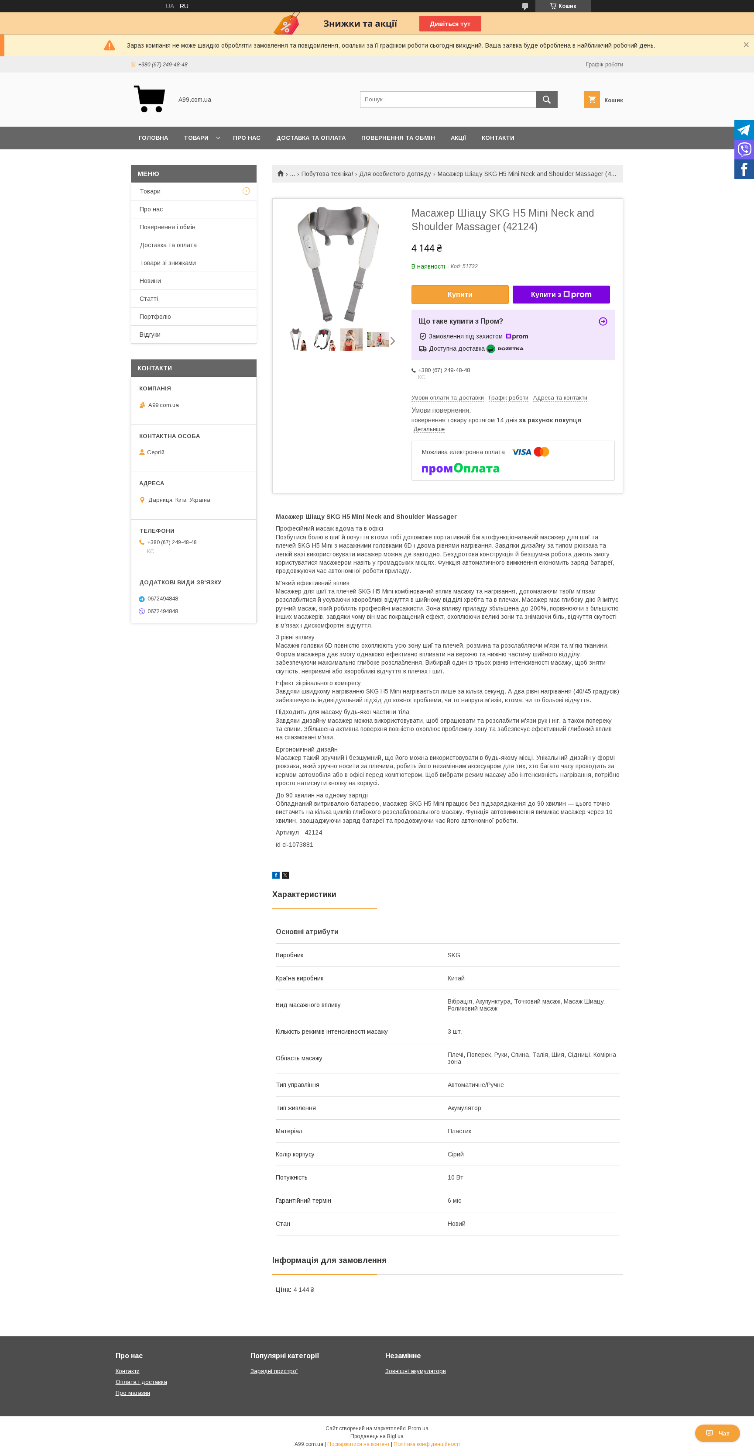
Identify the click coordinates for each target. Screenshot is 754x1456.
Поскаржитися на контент (358, 1444)
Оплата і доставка (141, 1382)
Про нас (246, 138)
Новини (150, 280)
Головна (153, 138)
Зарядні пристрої (274, 1371)
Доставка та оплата (311, 138)
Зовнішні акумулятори (415, 1371)
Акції (458, 138)
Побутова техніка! (327, 173)
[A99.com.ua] (149, 115)
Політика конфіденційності (427, 1444)
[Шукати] (547, 99)
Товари (196, 138)
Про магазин (133, 1393)
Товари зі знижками (168, 262)
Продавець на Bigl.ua (377, 1436)
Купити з (546, 294)
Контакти (498, 138)
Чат (724, 1433)
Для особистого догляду (395, 173)
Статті (149, 298)
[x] (285, 876)
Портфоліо (155, 316)
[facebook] (276, 876)
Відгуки (150, 334)
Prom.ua (418, 1428)
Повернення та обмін (398, 138)
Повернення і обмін (167, 227)
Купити (460, 294)
